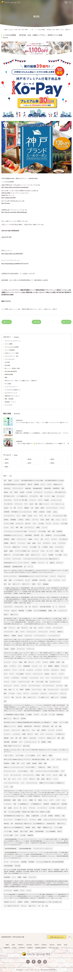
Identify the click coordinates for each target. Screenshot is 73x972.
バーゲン (38, 662)
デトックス (48, 523)
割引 (18, 763)
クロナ (33, 730)
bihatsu (60, 775)
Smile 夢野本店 (56, 488)
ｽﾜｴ (39, 906)
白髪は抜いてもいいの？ (10, 902)
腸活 (24, 697)
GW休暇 (55, 722)
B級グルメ (49, 779)
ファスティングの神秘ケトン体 (22, 551)
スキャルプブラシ (8, 606)
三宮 (32, 508)
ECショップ (31, 662)
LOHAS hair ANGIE (26, 309)
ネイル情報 (8, 383)
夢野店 (21, 689)
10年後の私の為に (51, 823)
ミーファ (15, 662)
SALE (12, 823)
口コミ (25, 808)
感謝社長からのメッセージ (12, 396)
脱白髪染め (6, 763)
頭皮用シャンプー (51, 738)
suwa (47, 906)
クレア (38, 755)
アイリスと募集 (58, 827)
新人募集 (51, 555)
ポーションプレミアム (16, 775)
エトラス (48, 775)
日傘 (63, 662)
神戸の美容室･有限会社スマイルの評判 (54, 480)
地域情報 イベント (10, 402)
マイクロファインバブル (24, 681)
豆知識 (23, 734)
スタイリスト (44, 693)
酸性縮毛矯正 (60, 714)
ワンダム (29, 890)
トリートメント (21, 543)
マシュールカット (49, 492)
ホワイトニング (7, 685)
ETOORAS (38, 775)
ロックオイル (59, 685)
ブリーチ (66, 677)
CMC (20, 738)
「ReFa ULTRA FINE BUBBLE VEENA (24, 848)
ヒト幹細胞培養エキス (23, 804)
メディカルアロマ (10, 359)
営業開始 (27, 689)
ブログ (39, 584)
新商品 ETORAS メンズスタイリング (12, 746)
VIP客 (49, 531)
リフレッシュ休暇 (63, 722)
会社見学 (22, 492)
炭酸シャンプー (26, 730)
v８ (35, 800)
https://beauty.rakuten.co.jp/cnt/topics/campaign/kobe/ (15, 187)
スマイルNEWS (4, 309)
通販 (25, 662)
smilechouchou (45, 584)
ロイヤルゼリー (55, 670)
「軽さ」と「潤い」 (8, 755)
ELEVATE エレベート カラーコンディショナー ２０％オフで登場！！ (20, 767)
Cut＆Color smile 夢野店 (11, 371)
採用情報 (36, 484)
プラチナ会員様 (42, 531)
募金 (63, 815)
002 (5, 779)
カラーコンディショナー (10, 771)
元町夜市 (44, 730)
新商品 (13, 539)
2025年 (7, 459)
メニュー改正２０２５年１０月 (11, 906)
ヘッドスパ (47, 496)
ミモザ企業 (22, 835)
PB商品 (40, 763)
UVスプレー (30, 734)
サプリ (20, 742)
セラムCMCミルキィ (60, 734)
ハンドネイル (38, 670)
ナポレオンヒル (28, 635)
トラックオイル (34, 693)
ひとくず (28, 580)
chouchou (30, 539)
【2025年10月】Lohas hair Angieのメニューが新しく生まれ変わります (46, 902)
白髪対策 (20, 902)
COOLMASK (6, 543)
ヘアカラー (6, 677)
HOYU (63, 738)
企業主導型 (36, 535)
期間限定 (50, 666)
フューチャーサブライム (52, 508)
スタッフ (43, 484)
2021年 (29, 463)
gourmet (42, 779)
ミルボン (42, 551)
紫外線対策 (21, 610)
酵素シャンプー (55, 697)
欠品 (9, 779)
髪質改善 (34, 562)
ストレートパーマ (8, 819)
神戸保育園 (31, 862)
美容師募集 (13, 519)
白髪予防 (26, 902)
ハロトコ (36, 539)
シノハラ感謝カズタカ (22, 496)
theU (65, 775)
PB (20, 808)
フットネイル (51, 730)
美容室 (10, 480)
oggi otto (5, 551)
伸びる (51, 547)
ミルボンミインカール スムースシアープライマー (55, 819)
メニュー (44, 555)
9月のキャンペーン (35, 555)
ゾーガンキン (32, 808)
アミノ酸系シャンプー (43, 697)
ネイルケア (59, 730)
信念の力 (20, 635)
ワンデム (22, 890)
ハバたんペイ (41, 738)
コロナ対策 (41, 523)
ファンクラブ (7, 558)
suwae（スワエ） (32, 906)
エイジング (34, 666)
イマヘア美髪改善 (10, 350)
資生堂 (42, 508)
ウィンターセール (34, 677)
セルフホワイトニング (11, 393)
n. (56, 606)
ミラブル (6, 786)
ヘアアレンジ (63, 693)
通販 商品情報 (9, 399)
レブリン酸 (43, 815)
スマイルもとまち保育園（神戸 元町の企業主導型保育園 (49, 862)
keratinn (24, 877)
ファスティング (18, 504)
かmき (12, 738)
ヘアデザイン (13, 666)
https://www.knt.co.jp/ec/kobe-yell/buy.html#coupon (14, 212)
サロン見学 (29, 492)
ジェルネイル (30, 670)
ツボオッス (53, 674)
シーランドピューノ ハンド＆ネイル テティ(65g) (15, 531)
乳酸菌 (19, 877)
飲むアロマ (28, 523)
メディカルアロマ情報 (18, 555)
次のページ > (66, 322)
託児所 (27, 555)
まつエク (6, 527)
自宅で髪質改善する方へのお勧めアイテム (14, 815)
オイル (5, 674)
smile (5, 811)
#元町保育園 (7, 877)
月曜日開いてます (55, 804)
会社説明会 (59, 531)
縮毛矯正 (20, 726)
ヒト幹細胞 (28, 714)
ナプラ (42, 734)
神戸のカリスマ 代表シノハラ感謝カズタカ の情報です (43, 309)
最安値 (40, 800)
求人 (11, 492)
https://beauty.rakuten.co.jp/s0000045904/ (12, 254)
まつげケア (36, 714)
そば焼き (49, 511)
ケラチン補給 (64, 523)
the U (5, 808)
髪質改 (27, 815)
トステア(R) (51, 808)
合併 (62, 551)
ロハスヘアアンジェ (29, 527)
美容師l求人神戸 (28, 726)
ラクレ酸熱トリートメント (21, 819)
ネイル (39, 543)
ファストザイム (61, 543)
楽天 (5, 584)
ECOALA (19, 800)
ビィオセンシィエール (56, 500)
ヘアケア (22, 631)
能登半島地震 (7, 800)
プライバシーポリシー (18, 488)
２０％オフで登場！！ (23, 771)
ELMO (6, 377)
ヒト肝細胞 (28, 610)
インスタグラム (16, 734)
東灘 (21, 527)
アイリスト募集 (7, 831)
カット (35, 515)
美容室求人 (6, 539)
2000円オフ (60, 631)
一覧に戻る (36, 322)
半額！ (32, 771)
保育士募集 (6, 742)
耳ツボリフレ (25, 627)
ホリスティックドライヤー (10, 576)
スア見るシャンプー (61, 808)
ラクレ (63, 800)
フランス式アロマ (8, 504)
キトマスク (46, 670)
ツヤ (49, 515)
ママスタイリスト (53, 693)
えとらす (55, 775)
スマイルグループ (38, 492)
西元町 (47, 519)
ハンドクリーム (32, 531)
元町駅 (23, 515)
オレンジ (64, 519)
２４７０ (40, 500)
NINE (59, 738)
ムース (19, 666)
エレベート (55, 767)
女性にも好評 (26, 746)
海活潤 (28, 763)
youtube (34, 543)
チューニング (7, 662)
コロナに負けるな (63, 539)
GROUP (59, 945)
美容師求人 (57, 815)
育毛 (55, 610)
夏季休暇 (6, 738)
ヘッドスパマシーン (42, 808)
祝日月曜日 (64, 804)
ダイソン (25, 800)
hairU (48, 759)
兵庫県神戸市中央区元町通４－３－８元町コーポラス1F (17, 273)
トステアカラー (7, 804)
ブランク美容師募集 (50, 831)
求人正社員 (63, 697)
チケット (47, 539)
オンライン (28, 674)
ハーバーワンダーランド (40, 635)
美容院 (38, 527)
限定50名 (52, 662)
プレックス (56, 523)
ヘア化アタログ (15, 677)
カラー (41, 515)
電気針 (50, 755)
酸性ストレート (7, 718)
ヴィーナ (6, 862)
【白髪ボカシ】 (41, 767)
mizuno (29, 543)
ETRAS (43, 775)
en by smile (7, 365)
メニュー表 (21, 670)
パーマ (63, 580)
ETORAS (49, 742)
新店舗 (57, 551)
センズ (18, 515)
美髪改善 (26, 508)
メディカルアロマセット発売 (59, 515)
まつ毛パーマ (7, 670)
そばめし (55, 511)
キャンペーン (41, 562)
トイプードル (57, 580)
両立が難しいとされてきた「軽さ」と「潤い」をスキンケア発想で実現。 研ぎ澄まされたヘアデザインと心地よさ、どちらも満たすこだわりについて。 (36, 750)
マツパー (15, 670)
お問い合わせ (7, 488)
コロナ (34, 523)
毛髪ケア (25, 738)
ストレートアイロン (36, 689)
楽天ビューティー (32, 697)
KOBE (38, 779)
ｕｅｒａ (6, 775)
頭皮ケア (6, 614)
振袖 (36, 504)
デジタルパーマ (61, 576)
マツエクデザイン (59, 547)
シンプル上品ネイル (18, 580)
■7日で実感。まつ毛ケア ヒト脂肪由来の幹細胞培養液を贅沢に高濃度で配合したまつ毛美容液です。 (27, 722)
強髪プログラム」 (61, 823)
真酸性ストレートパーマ (10, 726)
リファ (42, 677)
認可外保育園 (28, 535)
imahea (5, 580)
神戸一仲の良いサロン (60, 492)
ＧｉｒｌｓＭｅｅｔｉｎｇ (57, 504)
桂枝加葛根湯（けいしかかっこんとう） (13, 535)
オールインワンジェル (31, 783)
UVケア (36, 734)
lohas (52, 726)
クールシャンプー (16, 730)
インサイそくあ (7, 890)
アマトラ (12, 674)
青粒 (13, 697)
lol (11, 508)
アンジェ (62, 508)
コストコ (16, 808)
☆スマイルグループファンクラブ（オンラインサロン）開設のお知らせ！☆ (41, 558)
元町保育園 (23, 862)
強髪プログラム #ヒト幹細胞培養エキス (13, 827)
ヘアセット (6, 697)
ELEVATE (49, 767)
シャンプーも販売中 (30, 755)
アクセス (49, 484)
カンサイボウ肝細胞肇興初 (40, 610)
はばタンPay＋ (33, 738)
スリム (45, 800)
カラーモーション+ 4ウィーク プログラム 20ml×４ (47, 771)
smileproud (34, 763)
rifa (26, 606)
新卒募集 (50, 815)
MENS (45, 763)
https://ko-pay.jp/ (5, 203)
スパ (41, 666)
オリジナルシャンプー (53, 689)
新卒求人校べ (37, 726)
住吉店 (33, 584)
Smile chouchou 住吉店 (37, 488)
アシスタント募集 (8, 835)
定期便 (13, 763)
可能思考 (14, 635)
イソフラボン (11, 693)
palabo (5, 627)
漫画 (53, 531)
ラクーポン (52, 631)
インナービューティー (11, 387)
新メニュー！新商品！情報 (12, 368)
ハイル (52, 759)
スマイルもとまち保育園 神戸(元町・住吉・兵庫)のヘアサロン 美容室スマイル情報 (29, 811)
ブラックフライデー (58, 627)
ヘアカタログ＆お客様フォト (13, 390)
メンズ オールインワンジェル (11, 783)
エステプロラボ (7, 500)
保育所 (31, 831)
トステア (58, 800)
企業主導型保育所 (39, 831)
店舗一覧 (30, 484)
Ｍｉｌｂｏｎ (50, 551)
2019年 (6, 467)
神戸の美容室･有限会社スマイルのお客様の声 (15, 484)
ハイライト (61, 674)
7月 (39, 547)
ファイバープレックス (56, 677)
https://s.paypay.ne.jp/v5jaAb (8, 198)
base (31, 627)
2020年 (52, 463)
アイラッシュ (64, 666)
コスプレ (14, 681)
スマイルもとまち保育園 (11, 347)
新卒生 (16, 492)
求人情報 (7, 362)
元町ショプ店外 (23, 831)
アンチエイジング (62, 610)
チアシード (26, 693)
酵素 (5, 693)
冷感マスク (13, 543)
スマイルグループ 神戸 (11, 356)
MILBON (39, 819)
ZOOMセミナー (7, 555)
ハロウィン (6, 681)
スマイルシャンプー (31, 631)
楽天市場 (23, 718)
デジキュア (53, 576)
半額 (15, 804)
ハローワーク (35, 519)
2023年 (52, 459)
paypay (53, 496)
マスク (12, 527)
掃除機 (31, 800)
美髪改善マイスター (47, 827)
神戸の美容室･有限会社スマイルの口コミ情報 (32, 480)
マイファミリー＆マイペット (13, 341)
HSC (16, 738)
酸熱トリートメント (44, 504)
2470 (15, 508)
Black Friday (6, 823)
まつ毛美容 (44, 547)
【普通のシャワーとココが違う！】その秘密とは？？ (51, 783)
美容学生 (6, 519)
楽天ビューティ (16, 584)
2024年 (30, 459)
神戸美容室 (6, 511)
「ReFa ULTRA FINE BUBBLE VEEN (10, 848)
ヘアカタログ (24, 677)
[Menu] (70, 2)
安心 (42, 535)
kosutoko (10, 808)
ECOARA (14, 800)
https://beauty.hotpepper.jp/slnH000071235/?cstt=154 (14, 264)
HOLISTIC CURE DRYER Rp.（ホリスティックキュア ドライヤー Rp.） (33, 576)
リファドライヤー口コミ (34, 685)
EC (38, 742)
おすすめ (59, 759)
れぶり (13, 779)
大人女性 (30, 515)
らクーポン (6, 730)
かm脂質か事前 (35, 815)
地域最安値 (30, 835)
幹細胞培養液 (26, 666)
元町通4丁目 (48, 535)
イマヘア (20, 508)
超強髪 (50, 610)
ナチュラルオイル (15, 862)
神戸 (5, 480)
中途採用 (16, 831)
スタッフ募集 (58, 555)
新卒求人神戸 (46, 726)
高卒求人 (28, 519)
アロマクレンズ (19, 523)
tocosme (20, 662)
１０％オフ (40, 627)
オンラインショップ (37, 674)
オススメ (65, 759)
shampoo (11, 551)
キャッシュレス (60, 496)
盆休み (5, 666)
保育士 (33, 827)
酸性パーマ (16, 718)
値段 (45, 689)
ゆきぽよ (6, 508)
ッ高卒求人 (20, 519)
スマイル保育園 (19, 674)
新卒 (5, 701)
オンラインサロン (17, 558)
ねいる (54, 543)
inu (24, 566)
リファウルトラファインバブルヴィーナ (42, 848)
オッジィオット (49, 734)
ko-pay (66, 685)
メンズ (22, 783)
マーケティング (20, 649)
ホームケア (54, 539)
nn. (53, 606)
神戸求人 (60, 831)
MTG (33, 681)
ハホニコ (58, 519)
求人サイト (35, 606)
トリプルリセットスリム (30, 742)
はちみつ (63, 670)
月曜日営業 (46, 804)
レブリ (19, 779)
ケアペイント (12, 627)
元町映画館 (34, 580)
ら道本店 (6, 649)
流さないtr (14, 610)
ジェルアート (7, 734)
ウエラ (62, 771)
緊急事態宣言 (7, 566)
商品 (17, 631)
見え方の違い (43, 580)
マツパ (47, 677)
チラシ (65, 555)
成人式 (31, 504)
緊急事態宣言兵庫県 (17, 566)
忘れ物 (58, 662)
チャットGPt (44, 714)
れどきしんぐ (59, 562)
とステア (51, 800)
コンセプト (16, 480)
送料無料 (43, 742)
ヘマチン (19, 693)
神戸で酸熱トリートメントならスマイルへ (21, 511)
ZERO (12, 786)
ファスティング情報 (8, 523)
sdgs (18, 627)
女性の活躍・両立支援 (45, 606)
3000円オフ (6, 635)
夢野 (17, 527)
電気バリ (44, 755)
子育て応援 (17, 865)
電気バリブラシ (14, 614)
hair (56, 726)
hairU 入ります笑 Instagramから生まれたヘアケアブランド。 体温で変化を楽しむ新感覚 (24, 759)
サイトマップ (65, 948)
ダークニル (23, 906)
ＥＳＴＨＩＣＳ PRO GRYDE (20, 500)
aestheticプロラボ (16, 547)
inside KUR (16, 890)
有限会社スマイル (58, 484)
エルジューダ (35, 551)
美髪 (52, 519)
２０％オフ (45, 662)
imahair (10, 580)
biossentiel (46, 500)
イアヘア (25, 779)
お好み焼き (41, 511)
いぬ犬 (49, 580)
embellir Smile (28, 488)
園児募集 (28, 827)
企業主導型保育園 (8, 865)
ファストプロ (7, 547)
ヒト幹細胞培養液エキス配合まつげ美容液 (14, 714)
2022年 (7, 463)
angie (60, 726)
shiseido (36, 508)
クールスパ (25, 547)
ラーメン (56, 779)
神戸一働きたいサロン (9, 496)
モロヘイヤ (18, 697)
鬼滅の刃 (52, 562)
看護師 (39, 827)
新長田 (35, 511)
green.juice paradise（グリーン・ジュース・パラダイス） (16, 562)
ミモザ (16, 835)
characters (6, 492)
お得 (42, 539)
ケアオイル (6, 610)
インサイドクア (32, 877)
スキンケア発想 (19, 755)
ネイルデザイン (46, 543)
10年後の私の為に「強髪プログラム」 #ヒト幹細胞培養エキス (30, 823)
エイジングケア (64, 689)
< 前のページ (6, 322)
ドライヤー (16, 685)
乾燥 (46, 681)
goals (38, 730)
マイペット (30, 566)
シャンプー (44, 527)
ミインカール (33, 819)
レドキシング (32, 500)
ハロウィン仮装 (39, 681)
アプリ (25, 504)
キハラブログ (8, 405)
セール (23, 763)
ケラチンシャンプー (21, 539)
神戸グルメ (32, 779)
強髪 (41, 496)
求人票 (42, 519)
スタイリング (62, 606)
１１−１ (14, 877)
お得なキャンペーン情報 (15, 309)
